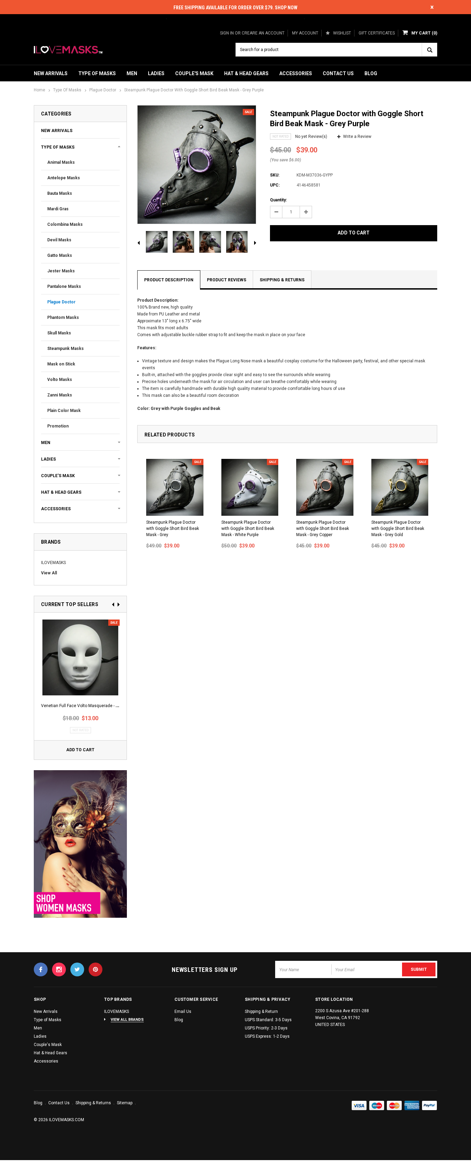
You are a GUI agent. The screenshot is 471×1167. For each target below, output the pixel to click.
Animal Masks (61, 162)
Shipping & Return (261, 1011)
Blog (370, 73)
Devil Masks (59, 240)
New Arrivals (51, 73)
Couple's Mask (194, 73)
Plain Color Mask (64, 410)
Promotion (58, 426)
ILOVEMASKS (53, 562)
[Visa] (359, 1106)
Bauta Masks (59, 193)
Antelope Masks (63, 177)
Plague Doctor (102, 90)
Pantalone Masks (64, 286)
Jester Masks (61, 271)
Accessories (295, 73)
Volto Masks (59, 379)
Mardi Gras (58, 209)
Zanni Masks (59, 395)
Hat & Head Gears (246, 73)
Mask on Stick (61, 364)
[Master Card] (376, 1106)
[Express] (412, 1106)
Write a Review (357, 136)
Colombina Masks (65, 224)
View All (49, 573)
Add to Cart (80, 749)
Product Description (168, 280)
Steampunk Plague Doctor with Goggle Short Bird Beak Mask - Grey (172, 528)
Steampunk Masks (65, 348)
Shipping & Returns (282, 280)
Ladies (156, 73)
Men (132, 73)
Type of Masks (97, 73)
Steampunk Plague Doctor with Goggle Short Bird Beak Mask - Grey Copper (322, 528)
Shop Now (286, 7)
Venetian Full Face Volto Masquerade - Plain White (89, 705)
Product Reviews (226, 280)
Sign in (227, 33)
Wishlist (342, 33)
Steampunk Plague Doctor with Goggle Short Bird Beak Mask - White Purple (247, 528)
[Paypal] (429, 1106)
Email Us (182, 1011)
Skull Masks (59, 333)
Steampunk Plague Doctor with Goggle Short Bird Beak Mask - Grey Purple (194, 90)
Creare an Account (263, 33)
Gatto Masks (59, 255)
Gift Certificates (377, 33)
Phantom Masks (63, 317)
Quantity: (278, 200)
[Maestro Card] (394, 1106)
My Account (305, 33)
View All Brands (127, 1019)
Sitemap (125, 1102)
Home (39, 90)
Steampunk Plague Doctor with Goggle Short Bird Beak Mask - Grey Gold (397, 528)
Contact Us (338, 73)
